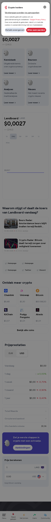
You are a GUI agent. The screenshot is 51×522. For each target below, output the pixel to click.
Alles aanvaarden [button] (36, 30)
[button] (15, 30)
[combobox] (44, 7)
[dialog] (25, 19)
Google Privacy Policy (38, 20)
